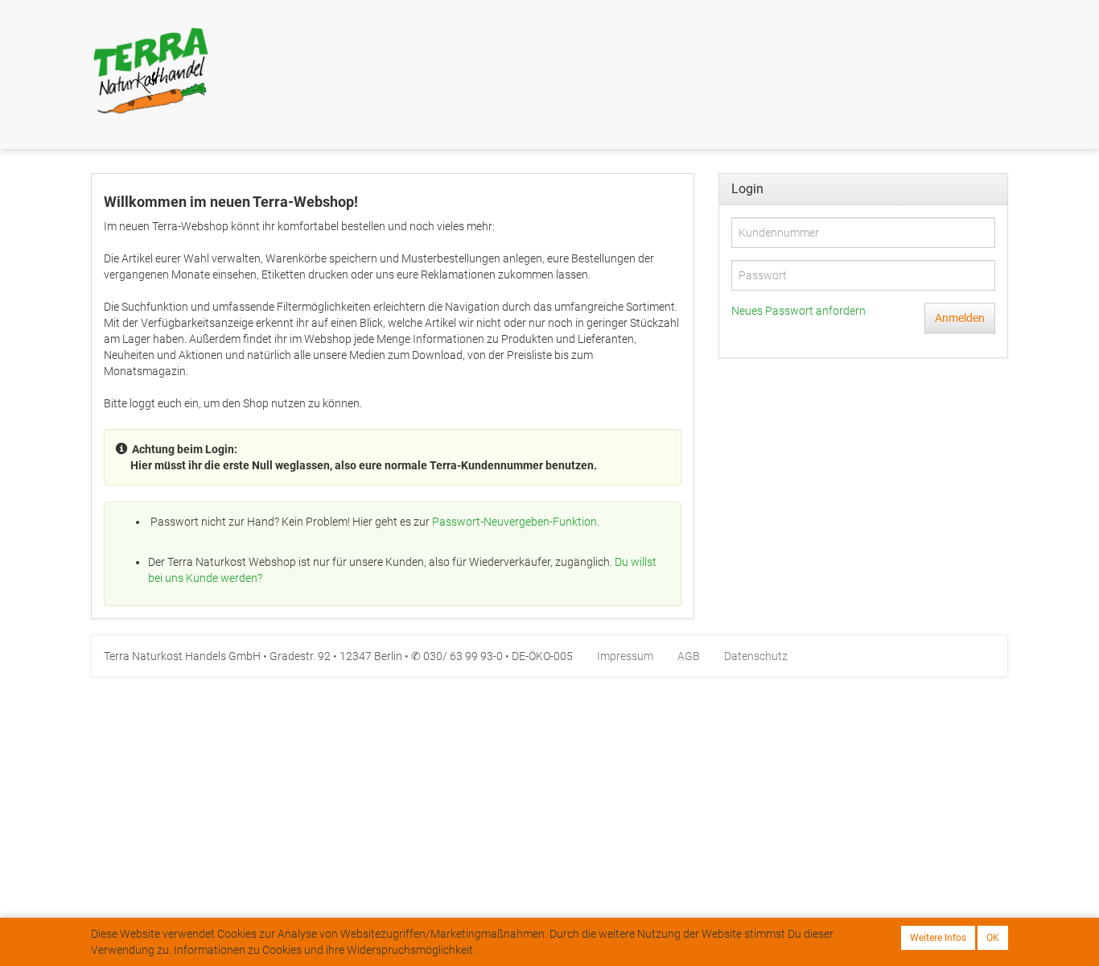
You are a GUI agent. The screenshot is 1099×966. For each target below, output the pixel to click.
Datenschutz (756, 656)
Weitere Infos (938, 937)
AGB (688, 656)
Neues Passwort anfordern (798, 310)
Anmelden (960, 318)
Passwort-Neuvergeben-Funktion (514, 521)
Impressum (625, 656)
